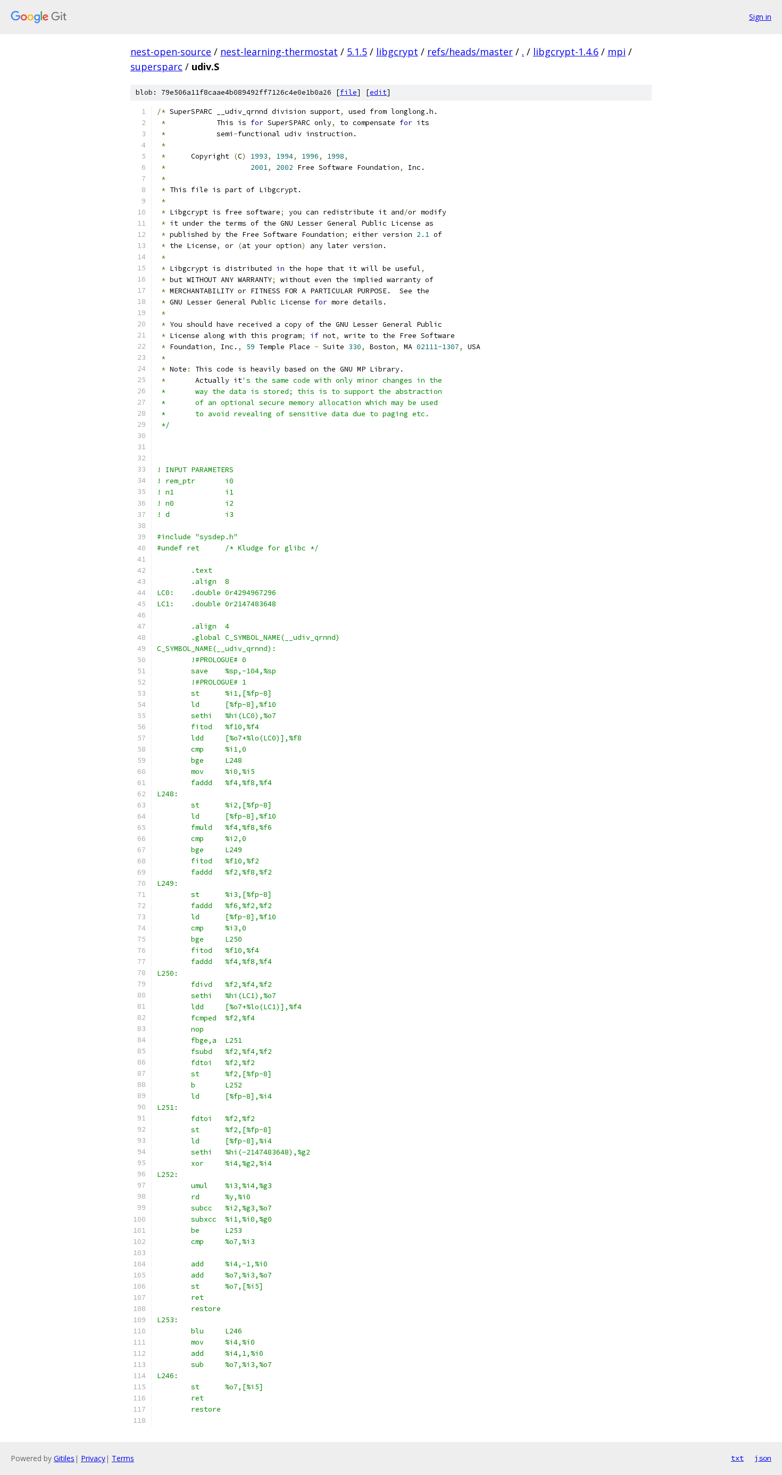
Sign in (760, 17)
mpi (617, 51)
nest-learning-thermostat (279, 51)
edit (378, 92)
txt (737, 1458)
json (762, 1458)
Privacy (93, 1458)
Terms (123, 1458)
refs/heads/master (470, 51)
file (348, 92)
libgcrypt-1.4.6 (565, 51)
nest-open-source (170, 51)
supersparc (156, 66)
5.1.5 (357, 51)
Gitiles (64, 1458)
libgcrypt (397, 51)
